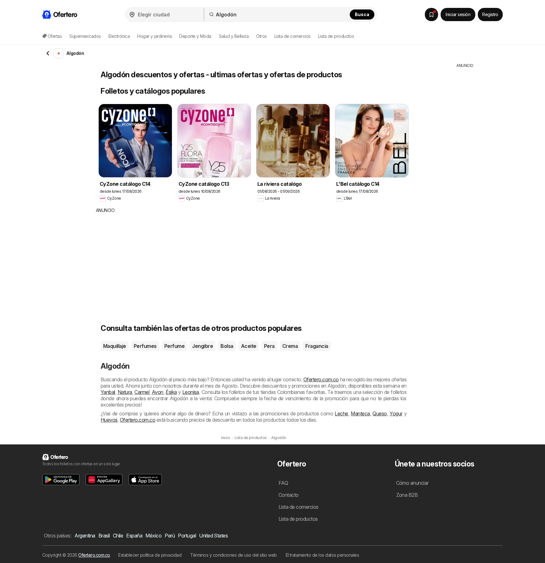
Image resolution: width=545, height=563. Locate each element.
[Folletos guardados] (431, 14)
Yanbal (108, 392)
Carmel (141, 392)
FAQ (283, 483)
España (134, 535)
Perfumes (145, 346)
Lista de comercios (292, 36)
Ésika (171, 392)
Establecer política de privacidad (149, 555)
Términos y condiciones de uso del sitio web (233, 555)
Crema (290, 346)
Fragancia (316, 346)
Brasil (104, 535)
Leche (341, 413)
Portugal (187, 535)
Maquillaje (114, 346)
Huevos (109, 420)
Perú (170, 535)
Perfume (174, 346)
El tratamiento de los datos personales (322, 555)
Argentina (84, 535)
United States (213, 535)
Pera (269, 346)
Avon (157, 392)
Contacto (288, 495)
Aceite (248, 346)
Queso (379, 413)
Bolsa (226, 346)
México (153, 535)
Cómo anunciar (412, 483)
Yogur (396, 413)
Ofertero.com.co (321, 379)
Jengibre (202, 346)
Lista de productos (336, 36)
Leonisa (190, 392)
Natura (125, 392)
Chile (118, 535)
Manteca (360, 413)
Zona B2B (407, 495)
